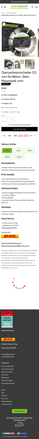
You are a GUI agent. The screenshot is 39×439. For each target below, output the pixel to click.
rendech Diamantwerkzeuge (11, 436)
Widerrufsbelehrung (6, 401)
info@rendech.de (10, 354)
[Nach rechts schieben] (37, 65)
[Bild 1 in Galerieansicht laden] (9, 64)
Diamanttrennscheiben (7, 369)
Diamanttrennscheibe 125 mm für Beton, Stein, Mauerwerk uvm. (18, 15)
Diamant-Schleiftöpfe (7, 366)
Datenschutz (4, 398)
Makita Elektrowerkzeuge (8, 383)
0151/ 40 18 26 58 (9, 357)
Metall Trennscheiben (7, 380)
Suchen (3, 390)
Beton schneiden (11, 13)
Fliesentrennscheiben (7, 372)
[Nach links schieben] (2, 65)
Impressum (4, 395)
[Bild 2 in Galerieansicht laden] (19, 64)
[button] (32, 7)
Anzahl (3, 115)
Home (3, 13)
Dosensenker (4, 375)
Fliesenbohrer (5, 377)
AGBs (2, 393)
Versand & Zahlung (6, 404)
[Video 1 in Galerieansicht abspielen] (29, 64)
